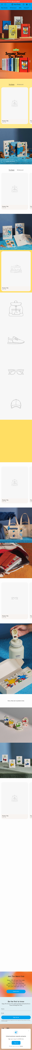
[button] (5, 4)
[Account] (23, 4)
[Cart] (30, 4)
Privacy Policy (23, 1020)
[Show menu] (2, 4)
